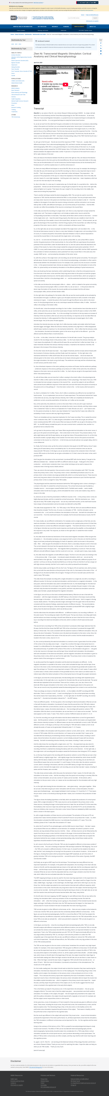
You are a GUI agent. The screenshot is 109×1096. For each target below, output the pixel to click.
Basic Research (15, 90)
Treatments (14, 111)
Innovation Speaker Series (85, 30)
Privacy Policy (44, 1079)
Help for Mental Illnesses (92, 14)
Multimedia (63, 30)
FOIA (42, 1083)
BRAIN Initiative (15, 88)
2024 (20, 44)
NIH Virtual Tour (75, 1081)
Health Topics (14, 1079)
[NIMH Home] (19, 18)
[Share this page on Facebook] (101, 43)
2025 (16, 44)
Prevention (14, 103)
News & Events (79, 26)
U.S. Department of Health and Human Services (83, 1083)
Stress (13, 73)
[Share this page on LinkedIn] (101, 48)
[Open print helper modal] (101, 53)
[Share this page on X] (101, 45)
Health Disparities (16, 99)
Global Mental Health (16, 83)
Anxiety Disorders (16, 55)
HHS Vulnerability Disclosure (48, 1087)
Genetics (13, 97)
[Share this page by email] (101, 51)
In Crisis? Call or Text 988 (87, 2)
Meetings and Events (43, 30)
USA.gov (73, 1085)
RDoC (12, 105)
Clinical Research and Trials (18, 94)
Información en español (92, 21)
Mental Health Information (22, 26)
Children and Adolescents (17, 81)
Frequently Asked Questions (86, 10)
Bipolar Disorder (15, 62)
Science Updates (21, 30)
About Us (93, 26)
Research (55, 26)
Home (82, 14)
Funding (66, 26)
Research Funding (16, 107)
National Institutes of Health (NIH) (79, 1079)
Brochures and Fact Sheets (17, 1081)
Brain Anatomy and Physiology (19, 92)
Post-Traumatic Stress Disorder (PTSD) (21, 71)
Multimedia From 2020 (39, 34)
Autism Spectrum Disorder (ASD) (19, 60)
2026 (12, 44)
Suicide (13, 75)
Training (13, 109)
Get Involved (42, 26)
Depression (14, 65)
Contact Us (13, 1083)
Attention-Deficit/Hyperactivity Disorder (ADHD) (21, 57)
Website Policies (45, 1081)
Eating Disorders (15, 67)
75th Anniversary (15, 117)
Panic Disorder (15, 69)
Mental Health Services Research (19, 101)
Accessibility (44, 1085)
